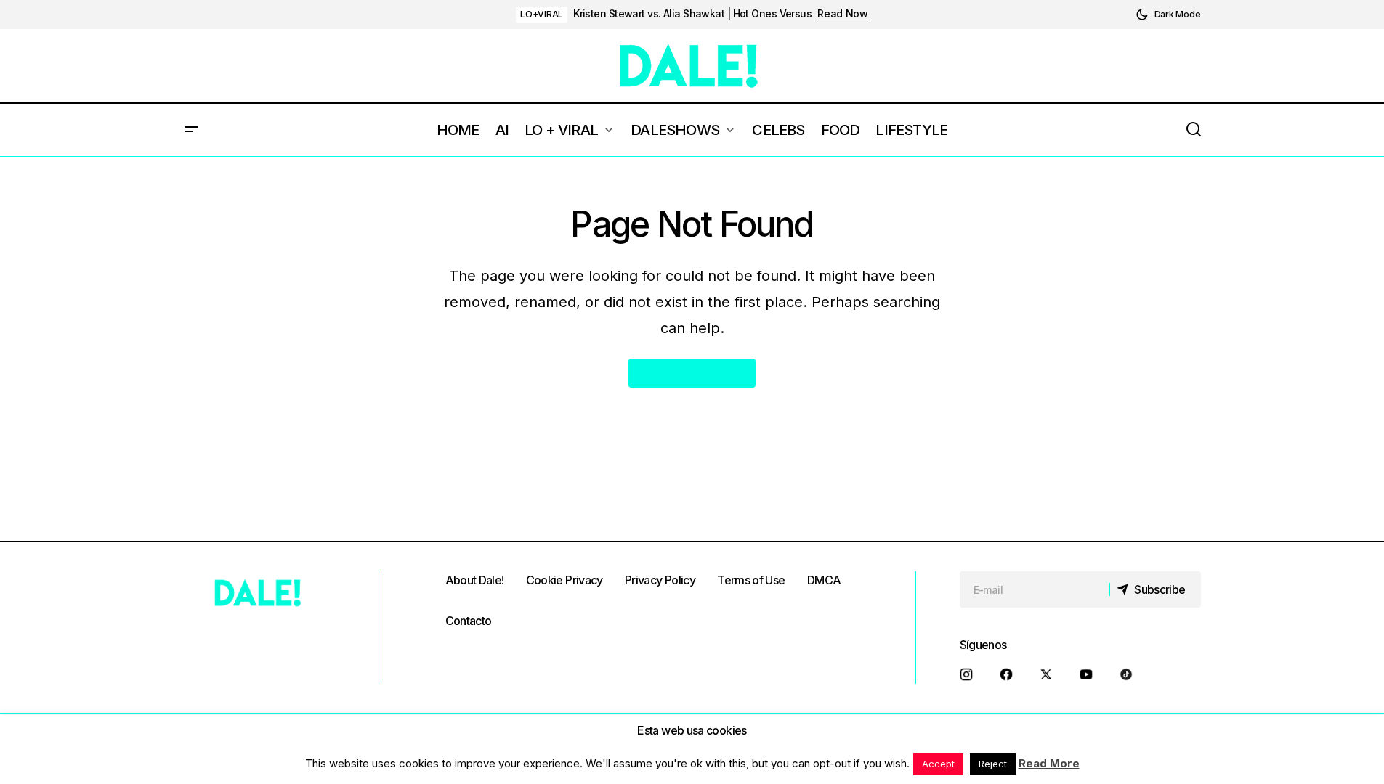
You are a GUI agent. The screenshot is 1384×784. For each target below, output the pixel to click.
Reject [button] (993, 763)
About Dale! (474, 580)
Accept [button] (938, 763)
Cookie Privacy (564, 580)
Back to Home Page (692, 373)
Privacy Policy (660, 580)
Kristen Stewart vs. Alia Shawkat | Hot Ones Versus (692, 14)
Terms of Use (751, 580)
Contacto (468, 620)
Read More (1049, 763)
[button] (1168, 14)
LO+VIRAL (541, 14)
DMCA (824, 580)
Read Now (842, 14)
